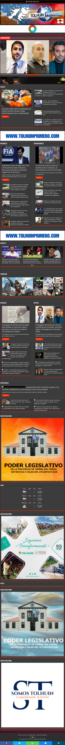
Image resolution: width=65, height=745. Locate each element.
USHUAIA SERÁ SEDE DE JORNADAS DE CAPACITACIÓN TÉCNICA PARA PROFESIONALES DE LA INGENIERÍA (16, 111)
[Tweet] (19, 743)
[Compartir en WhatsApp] (32, 743)
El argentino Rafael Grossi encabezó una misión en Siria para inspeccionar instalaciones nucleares (19, 223)
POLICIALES (3, 303)
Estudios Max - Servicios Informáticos (38, 735)
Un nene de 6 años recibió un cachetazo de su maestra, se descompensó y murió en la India (48, 168)
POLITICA (36, 303)
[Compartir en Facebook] (6, 743)
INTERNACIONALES (39, 144)
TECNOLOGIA (3, 274)
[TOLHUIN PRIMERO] (32, 14)
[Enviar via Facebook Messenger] (45, 743)
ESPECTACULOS (4, 383)
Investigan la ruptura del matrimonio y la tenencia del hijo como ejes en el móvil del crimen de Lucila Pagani (19, 345)
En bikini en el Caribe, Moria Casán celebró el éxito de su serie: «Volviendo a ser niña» (20, 401)
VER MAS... (5, 116)
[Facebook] (30, 737)
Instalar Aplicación (33, 1)
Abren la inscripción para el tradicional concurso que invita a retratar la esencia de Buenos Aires (19, 195)
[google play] (32, 737)
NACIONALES (3, 144)
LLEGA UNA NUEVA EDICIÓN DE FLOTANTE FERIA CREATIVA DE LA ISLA (52, 113)
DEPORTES (3, 243)
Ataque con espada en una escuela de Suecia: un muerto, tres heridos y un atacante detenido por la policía (53, 184)
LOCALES (2, 87)
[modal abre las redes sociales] (58, 743)
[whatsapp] (34, 737)
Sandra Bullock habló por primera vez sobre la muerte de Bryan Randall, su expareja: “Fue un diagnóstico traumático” (47, 401)
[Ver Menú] (2, 7)
